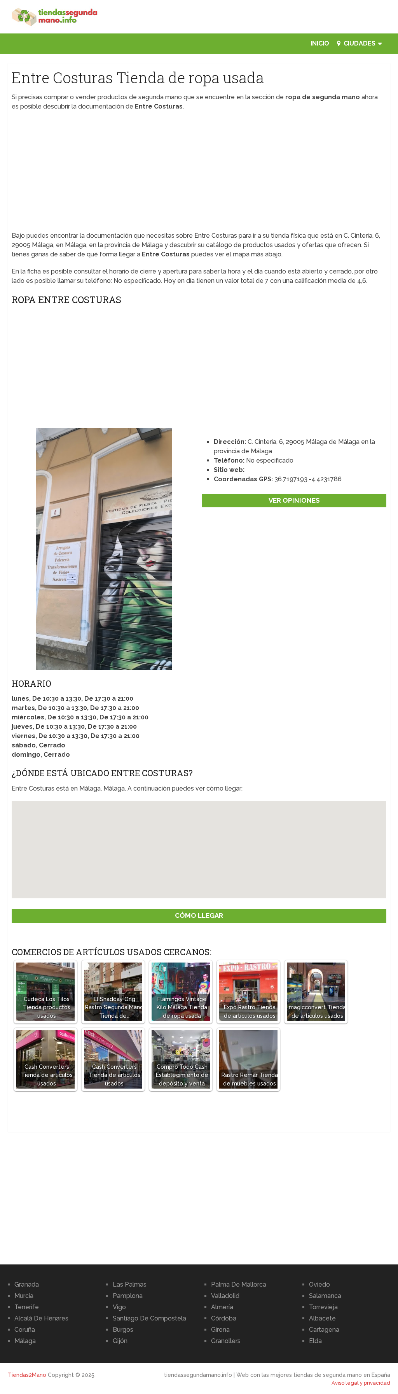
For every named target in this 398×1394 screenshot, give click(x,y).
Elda (315, 1341)
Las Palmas (130, 1284)
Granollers (226, 1341)
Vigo (119, 1307)
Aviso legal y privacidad (361, 1383)
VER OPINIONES (294, 500)
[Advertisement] (199, 173)
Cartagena (324, 1329)
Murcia (23, 1295)
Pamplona (128, 1295)
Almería (222, 1307)
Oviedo (319, 1284)
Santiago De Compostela (149, 1318)
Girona (220, 1329)
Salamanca (325, 1295)
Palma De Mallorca (238, 1284)
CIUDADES (358, 43)
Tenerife (26, 1307)
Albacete (322, 1318)
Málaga (25, 1341)
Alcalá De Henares (41, 1318)
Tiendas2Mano (27, 1375)
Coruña (24, 1329)
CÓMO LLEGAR (199, 915)
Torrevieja (323, 1307)
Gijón (120, 1341)
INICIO (320, 43)
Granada (26, 1284)
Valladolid (225, 1295)
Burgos (123, 1329)
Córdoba (223, 1318)
